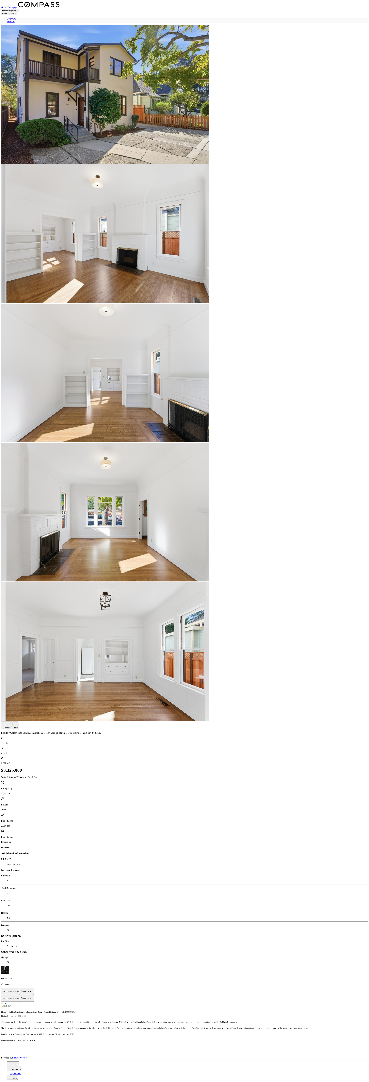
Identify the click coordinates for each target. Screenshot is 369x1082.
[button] (184, 94)
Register (12, 14)
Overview (11, 19)
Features (11, 21)
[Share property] (15, 724)
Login (4, 14)
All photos (6, 728)
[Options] (4, 724)
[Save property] (10, 724)
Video (15, 728)
